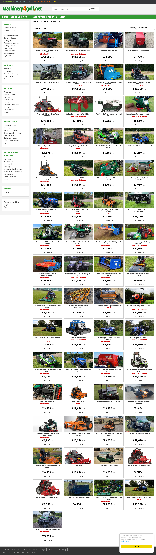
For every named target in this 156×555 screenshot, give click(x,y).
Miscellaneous (10, 121)
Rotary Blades (9, 40)
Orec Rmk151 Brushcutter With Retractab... (47, 434)
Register (52, 17)
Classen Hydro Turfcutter (47, 146)
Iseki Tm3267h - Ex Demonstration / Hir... (48, 338)
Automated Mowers (11, 35)
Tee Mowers (9, 33)
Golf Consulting (8, 2)
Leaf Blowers (9, 135)
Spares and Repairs (11, 140)
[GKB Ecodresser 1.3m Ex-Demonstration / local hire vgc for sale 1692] (47, 271)
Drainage (7, 128)
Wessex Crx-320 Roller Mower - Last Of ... (109, 498)
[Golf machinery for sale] (23, 13)
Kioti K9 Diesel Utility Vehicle (139, 434)
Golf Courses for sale (23, 2)
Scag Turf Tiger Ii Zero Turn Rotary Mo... (109, 434)
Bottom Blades (10, 38)
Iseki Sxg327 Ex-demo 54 (139, 338)
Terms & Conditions (11, 202)
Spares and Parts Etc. (12, 177)
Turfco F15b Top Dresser (109, 465)
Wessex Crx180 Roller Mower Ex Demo (108, 178)
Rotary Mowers (10, 45)
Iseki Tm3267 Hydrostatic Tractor (139, 497)
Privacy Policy (61, 549)
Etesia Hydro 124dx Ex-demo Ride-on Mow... (47, 242)
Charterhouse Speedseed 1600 (139, 50)
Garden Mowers (10, 53)
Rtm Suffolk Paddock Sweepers (78, 497)
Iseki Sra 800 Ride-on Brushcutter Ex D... (139, 147)
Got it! (136, 546)
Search (92, 9)
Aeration (7, 69)
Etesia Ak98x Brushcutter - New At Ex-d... (109, 147)
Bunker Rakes (9, 99)
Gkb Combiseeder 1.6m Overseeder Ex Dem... (109, 83)
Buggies (7, 112)
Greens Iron (8, 79)
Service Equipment (11, 130)
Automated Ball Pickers (13, 169)
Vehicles (8, 88)
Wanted (7, 188)
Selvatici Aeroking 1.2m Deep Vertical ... (139, 242)
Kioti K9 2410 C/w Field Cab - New (48, 82)
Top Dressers (9, 76)
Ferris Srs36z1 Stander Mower (139, 465)
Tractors (7, 92)
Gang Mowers (9, 50)
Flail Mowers (9, 48)
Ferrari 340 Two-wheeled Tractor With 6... (78, 242)
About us (15, 17)
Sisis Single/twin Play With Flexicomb (78, 306)
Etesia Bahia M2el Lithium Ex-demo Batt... (48, 370)
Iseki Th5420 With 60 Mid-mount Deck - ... (47, 210)
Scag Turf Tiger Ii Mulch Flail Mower (108, 210)
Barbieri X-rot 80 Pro (78, 338)
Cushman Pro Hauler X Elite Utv (108, 402)
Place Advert (38, 17)
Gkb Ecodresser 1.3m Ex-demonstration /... (48, 274)
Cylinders (7, 56)
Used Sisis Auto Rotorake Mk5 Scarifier (139, 402)
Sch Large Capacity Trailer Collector (139, 178)
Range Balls (8, 164)
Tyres (6, 143)
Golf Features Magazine (42, 2)
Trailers (7, 102)
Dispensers (8, 159)
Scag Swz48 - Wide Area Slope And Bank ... (47, 466)
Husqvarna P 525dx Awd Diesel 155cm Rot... (139, 83)
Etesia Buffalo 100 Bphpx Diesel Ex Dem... (139, 370)
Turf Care (8, 65)
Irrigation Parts (10, 125)
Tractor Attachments (12, 104)
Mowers (7, 24)
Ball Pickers (8, 174)
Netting (7, 166)
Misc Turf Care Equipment (14, 74)
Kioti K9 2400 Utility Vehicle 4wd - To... (78, 51)
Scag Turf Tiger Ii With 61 (78, 146)
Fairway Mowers (10, 30)
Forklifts (7, 107)
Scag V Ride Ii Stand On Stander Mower (78, 434)
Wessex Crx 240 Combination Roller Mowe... (48, 306)
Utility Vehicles (9, 94)
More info (125, 541)
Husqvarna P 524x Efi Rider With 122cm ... (47, 178)
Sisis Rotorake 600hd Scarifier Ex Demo (139, 274)
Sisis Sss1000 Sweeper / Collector (109, 306)
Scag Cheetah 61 (78, 402)
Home (5, 17)
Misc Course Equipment (13, 172)
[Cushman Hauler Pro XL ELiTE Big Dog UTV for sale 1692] (78, 272)
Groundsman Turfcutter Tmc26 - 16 (139, 114)
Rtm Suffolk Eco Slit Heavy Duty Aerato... (108, 274)
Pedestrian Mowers (11, 43)
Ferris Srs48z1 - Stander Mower (47, 497)
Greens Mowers (10, 28)
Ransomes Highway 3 (47, 402)
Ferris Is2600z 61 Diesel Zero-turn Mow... (78, 210)
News (26, 17)
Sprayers (7, 71)
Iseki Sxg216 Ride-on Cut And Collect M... (109, 338)
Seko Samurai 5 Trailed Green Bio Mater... (109, 370)
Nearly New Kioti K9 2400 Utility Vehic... (47, 51)
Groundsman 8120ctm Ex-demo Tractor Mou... (139, 210)
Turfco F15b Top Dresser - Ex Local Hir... (109, 115)
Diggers (7, 97)
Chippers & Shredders (12, 133)
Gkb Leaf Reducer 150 (109, 50)
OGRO (54, 2)
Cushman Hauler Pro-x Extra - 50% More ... (78, 83)
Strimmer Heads (10, 138)
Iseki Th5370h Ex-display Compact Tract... (78, 370)
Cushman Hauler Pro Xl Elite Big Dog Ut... (78, 274)
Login (62, 17)
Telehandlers (9, 109)
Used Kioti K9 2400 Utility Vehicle (48, 529)
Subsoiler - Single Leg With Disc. (78, 114)
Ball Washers (9, 161)
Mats (6, 179)
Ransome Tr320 (78, 178)
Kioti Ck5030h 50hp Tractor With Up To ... (139, 306)
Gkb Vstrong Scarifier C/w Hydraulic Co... (109, 242)
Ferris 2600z (78, 465)
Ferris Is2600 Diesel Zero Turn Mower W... (48, 115)
